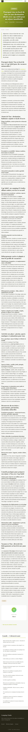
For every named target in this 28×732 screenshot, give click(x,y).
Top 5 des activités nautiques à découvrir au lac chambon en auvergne (13, 676)
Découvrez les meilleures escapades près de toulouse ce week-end (12, 671)
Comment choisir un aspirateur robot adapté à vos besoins (13, 646)
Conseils (14, 8)
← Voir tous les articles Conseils (9, 624)
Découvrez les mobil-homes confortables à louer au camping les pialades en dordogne (14, 683)
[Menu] (25, 1)
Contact (16, 724)
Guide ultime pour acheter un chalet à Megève (13, 658)
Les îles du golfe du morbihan (9, 679)
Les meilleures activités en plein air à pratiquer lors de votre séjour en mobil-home (14, 650)
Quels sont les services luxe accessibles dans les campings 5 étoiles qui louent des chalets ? (13, 662)
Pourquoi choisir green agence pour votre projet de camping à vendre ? (14, 667)
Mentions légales (9, 724)
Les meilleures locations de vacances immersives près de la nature (13, 701)
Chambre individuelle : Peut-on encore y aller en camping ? (13, 688)
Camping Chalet (6, 715)
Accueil (2, 29)
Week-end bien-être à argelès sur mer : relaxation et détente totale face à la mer (14, 641)
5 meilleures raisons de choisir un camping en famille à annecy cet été (12, 697)
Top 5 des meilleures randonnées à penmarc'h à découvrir (13, 655)
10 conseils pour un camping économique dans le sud (13, 692)
